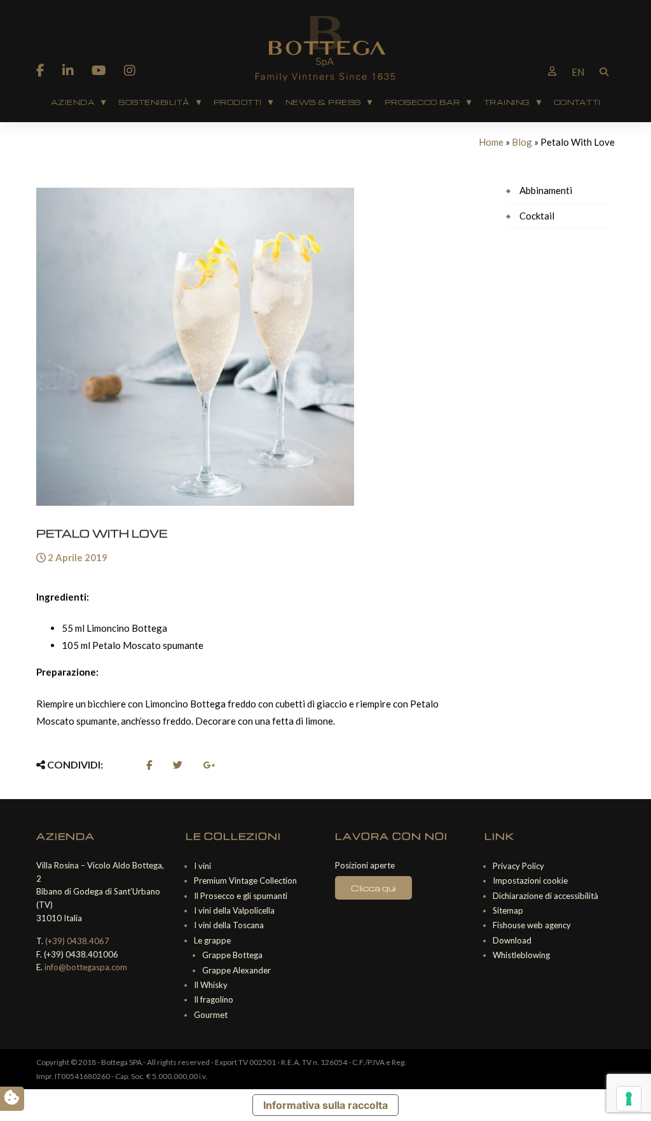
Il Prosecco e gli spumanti (240, 896)
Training (507, 102)
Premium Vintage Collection (245, 880)
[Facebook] (40, 70)
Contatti (577, 102)
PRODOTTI (238, 102)
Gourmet (211, 1015)
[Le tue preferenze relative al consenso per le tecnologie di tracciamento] (629, 1099)
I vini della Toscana (229, 925)
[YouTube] (99, 70)
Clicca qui (373, 887)
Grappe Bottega (232, 955)
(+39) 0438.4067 (77, 941)
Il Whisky (211, 985)
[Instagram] (129, 70)
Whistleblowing (521, 955)
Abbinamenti (545, 190)
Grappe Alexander (236, 970)
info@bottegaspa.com (86, 967)
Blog (522, 142)
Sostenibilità (154, 102)
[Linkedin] (68, 70)
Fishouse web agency (532, 925)
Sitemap (508, 910)
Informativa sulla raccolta (325, 1105)
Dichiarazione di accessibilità (545, 896)
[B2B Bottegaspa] (552, 71)
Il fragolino (213, 999)
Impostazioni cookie (530, 880)
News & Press (323, 102)
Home (491, 142)
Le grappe (212, 940)
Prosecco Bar (422, 102)
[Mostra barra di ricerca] (604, 70)
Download (512, 940)
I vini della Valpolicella (234, 910)
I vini (202, 866)
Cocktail (536, 215)
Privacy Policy (518, 866)
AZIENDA (73, 102)
